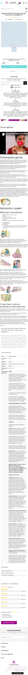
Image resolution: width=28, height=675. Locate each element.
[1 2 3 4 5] (15, 612)
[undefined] (14, 34)
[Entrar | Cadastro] (24, 3)
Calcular (14, 66)
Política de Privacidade (19, 670)
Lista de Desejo (26, 11)
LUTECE (19, 19)
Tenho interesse (6, 614)
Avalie (17, 17)
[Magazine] (14, 664)
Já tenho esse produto (7, 617)
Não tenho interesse (7, 615)
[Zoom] (14, 49)
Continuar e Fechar (17, 673)
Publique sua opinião (9, 622)
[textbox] (14, 8)
